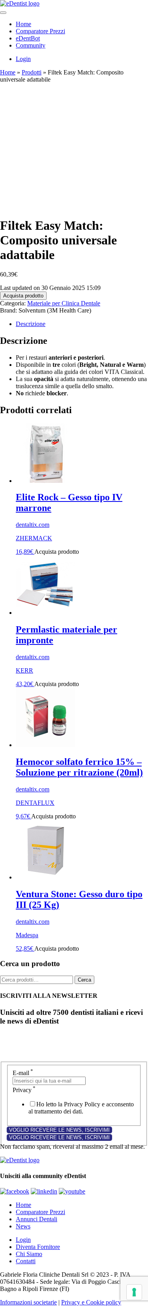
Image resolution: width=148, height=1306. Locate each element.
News (23, 1226)
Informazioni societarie (28, 1302)
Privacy (24, 1090)
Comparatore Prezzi (40, 31)
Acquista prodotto (23, 296)
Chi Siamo (29, 1254)
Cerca (84, 980)
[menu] (3, 12)
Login (23, 58)
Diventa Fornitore (38, 1246)
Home (23, 24)
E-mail (23, 1073)
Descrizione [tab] (30, 323)
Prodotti (31, 72)
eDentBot (28, 38)
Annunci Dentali (36, 1219)
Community (30, 45)
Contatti (26, 1261)
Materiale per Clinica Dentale (63, 303)
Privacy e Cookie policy (91, 1302)
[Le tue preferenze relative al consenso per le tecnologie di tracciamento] (134, 1292)
